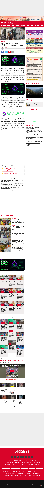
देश (12, 317)
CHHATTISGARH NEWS (37, 471)
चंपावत (28, 25)
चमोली (32, 25)
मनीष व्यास (7, 47)
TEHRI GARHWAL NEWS (8, 466)
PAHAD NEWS (25, 469)
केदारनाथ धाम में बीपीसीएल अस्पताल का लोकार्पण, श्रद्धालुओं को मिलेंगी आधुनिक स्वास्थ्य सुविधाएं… (33, 144)
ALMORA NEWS (37, 462)
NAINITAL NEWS (18, 466)
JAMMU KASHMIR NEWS (9, 473)
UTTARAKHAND (9, 460)
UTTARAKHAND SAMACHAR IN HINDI (30, 460)
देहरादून (42, 25)
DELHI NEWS (19, 469)
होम (1, 25)
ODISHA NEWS (21, 471)
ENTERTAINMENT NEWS (34, 469)
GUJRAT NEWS (28, 471)
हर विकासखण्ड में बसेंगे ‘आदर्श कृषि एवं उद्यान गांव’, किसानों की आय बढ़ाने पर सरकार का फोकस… (33, 141)
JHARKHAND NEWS (19, 473)
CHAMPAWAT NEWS (29, 464)
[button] (14, 381)
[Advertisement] (22, 8)
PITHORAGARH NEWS (26, 466)
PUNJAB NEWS (27, 473)
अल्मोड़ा (13, 25)
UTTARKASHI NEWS (8, 464)
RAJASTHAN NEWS (36, 475)
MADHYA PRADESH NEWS (16, 475)
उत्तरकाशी (17, 25)
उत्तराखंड (8, 25)
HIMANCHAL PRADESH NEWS (26, 477)
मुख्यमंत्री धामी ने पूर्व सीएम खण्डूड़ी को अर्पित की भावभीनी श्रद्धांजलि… (12, 185)
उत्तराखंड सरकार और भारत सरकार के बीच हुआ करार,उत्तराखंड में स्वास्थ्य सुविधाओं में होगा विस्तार (33, 134)
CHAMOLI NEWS (37, 464)
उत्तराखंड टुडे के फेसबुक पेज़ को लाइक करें (10, 170)
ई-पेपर (4, 25)
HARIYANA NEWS (16, 477)
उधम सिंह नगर (23, 25)
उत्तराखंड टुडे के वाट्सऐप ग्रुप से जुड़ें (10, 168)
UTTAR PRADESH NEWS (10, 469)
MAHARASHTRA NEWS (27, 475)
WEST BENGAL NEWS (35, 473)
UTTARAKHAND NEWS (18, 460)
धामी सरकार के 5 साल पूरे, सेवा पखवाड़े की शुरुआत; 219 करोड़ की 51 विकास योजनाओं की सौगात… (33, 131)
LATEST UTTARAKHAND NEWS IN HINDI (12, 462)
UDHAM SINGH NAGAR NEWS (18, 464)
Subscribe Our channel (13, 379)
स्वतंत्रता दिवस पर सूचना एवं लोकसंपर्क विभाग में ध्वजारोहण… (11, 178)
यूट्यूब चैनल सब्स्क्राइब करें (8, 171)
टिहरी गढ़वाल (37, 25)
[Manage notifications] (41, 485)
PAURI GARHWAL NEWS (36, 466)
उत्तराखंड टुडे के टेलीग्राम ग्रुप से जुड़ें (10, 173)
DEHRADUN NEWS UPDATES (27, 462)
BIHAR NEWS (7, 475)
